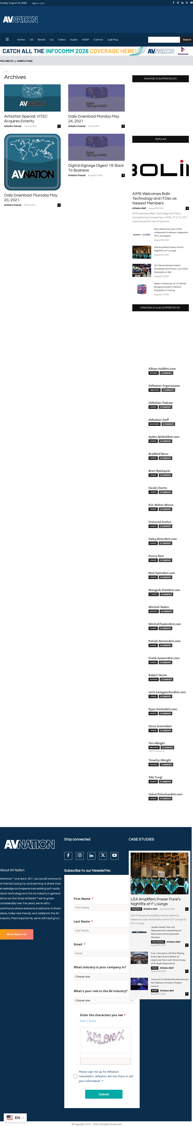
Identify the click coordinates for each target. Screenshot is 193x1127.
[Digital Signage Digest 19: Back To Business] (96, 147)
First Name (82, 899)
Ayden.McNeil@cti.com (164, 437)
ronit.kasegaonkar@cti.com (167, 692)
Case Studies (158, 942)
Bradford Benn (158, 454)
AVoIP (154, 991)
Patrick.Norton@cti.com (165, 641)
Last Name (82, 921)
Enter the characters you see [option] (101, 1015)
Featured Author (160, 522)
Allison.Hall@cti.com (162, 368)
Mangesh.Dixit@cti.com (164, 590)
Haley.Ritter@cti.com (163, 539)
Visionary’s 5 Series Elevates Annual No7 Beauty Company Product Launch (169, 982)
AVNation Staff (139, 208)
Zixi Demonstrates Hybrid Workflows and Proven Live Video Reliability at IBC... (171, 268)
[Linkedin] (182, 3)
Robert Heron (158, 675)
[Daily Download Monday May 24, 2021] (96, 97)
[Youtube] (114, 856)
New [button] (83, 1021)
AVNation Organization (164, 386)
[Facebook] (173, 3)
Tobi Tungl (155, 777)
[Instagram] (178, 3)
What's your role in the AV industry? (101, 991)
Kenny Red (156, 556)
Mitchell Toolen (159, 607)
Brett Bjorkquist (159, 471)
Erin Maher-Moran (161, 505)
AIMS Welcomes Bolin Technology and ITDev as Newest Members (154, 198)
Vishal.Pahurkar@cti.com (165, 794)
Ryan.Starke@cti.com (163, 709)
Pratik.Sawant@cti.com (164, 658)
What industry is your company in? (100, 967)
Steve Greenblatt (160, 726)
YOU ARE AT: (7, 61)
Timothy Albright (160, 760)
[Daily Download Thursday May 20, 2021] (32, 162)
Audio (154, 968)
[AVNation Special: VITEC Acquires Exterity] (32, 97)
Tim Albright (157, 743)
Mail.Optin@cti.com (162, 573)
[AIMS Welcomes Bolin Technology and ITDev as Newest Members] (160, 168)
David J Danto (158, 488)
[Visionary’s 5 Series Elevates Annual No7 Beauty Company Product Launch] (139, 984)
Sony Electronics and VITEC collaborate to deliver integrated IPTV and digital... (171, 232)
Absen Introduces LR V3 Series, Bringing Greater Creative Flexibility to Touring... (170, 287)
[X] (187, 3)
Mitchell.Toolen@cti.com (165, 624)
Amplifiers (136, 909)
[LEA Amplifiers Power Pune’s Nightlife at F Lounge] (141, 252)
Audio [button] (92, 1021)
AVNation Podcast (12, 126)
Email (78, 944)
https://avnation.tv (157, 751)
